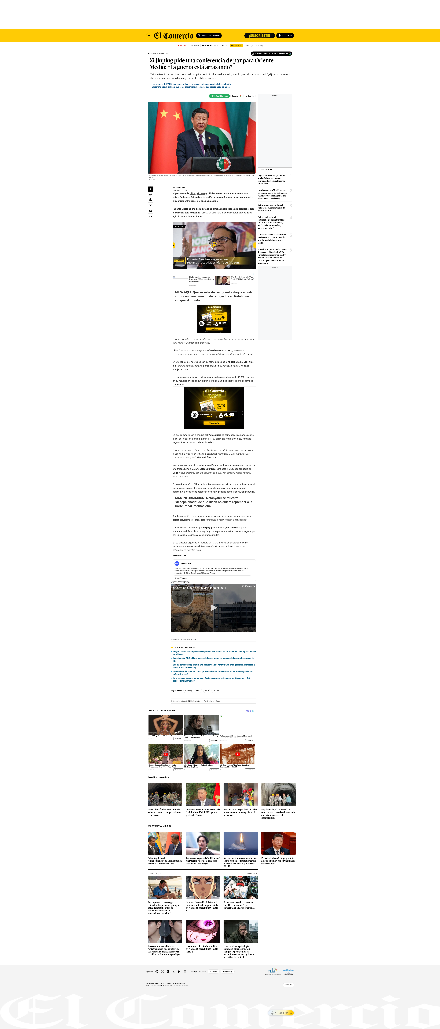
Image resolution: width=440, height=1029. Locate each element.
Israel (207, 691)
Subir (287, 985)
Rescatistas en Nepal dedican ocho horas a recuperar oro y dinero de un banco (240, 812)
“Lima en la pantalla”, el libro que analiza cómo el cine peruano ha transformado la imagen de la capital (272, 238)
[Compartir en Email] (150, 211)
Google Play (227, 971)
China (198, 691)
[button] (213, 608)
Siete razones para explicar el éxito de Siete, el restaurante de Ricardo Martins (271, 207)
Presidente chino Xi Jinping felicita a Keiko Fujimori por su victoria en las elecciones (278, 860)
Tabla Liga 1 (250, 45)
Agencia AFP (180, 187)
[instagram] (168, 971)
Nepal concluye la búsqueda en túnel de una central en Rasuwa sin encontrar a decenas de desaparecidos (278, 813)
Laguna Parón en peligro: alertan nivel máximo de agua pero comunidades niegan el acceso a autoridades (272, 179)
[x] (162, 971)
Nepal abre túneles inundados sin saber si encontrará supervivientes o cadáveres (164, 812)
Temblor (225, 45)
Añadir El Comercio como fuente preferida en (271, 53)
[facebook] (156, 971)
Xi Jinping (188, 691)
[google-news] (185, 971)
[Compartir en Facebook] (150, 200)
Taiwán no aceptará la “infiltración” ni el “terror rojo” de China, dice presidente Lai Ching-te (203, 860)
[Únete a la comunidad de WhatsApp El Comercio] (219, 96)
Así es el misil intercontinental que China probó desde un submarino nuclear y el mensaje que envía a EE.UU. (240, 861)
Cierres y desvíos (263, 45)
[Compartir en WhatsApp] (150, 194)
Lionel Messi (194, 45)
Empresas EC (236, 45)
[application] (213, 608)
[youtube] (173, 971)
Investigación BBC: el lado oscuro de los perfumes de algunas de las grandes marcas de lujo (213, 659)
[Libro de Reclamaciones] (288, 971)
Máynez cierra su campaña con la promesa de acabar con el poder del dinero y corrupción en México (214, 652)
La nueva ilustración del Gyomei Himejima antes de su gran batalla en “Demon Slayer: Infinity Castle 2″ (202, 906)
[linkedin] (179, 971)
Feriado (217, 45)
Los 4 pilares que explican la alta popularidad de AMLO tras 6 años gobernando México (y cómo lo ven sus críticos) (214, 666)
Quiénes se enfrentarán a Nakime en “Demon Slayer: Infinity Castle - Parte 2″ (202, 949)
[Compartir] (150, 189)
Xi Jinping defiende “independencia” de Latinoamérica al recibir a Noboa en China (165, 860)
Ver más (213, 573)
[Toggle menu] (148, 35)
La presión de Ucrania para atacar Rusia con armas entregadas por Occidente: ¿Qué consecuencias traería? (211, 679)
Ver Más (216, 691)
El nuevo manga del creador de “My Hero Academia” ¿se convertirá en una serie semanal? (239, 905)
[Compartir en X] (150, 205)
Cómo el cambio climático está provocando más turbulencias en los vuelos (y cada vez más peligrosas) (213, 672)
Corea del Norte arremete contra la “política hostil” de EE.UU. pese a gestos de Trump (203, 812)
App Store (213, 971)
